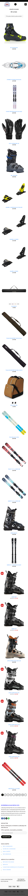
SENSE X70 (14, 628)
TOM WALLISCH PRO (14, 437)
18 (22, 794)
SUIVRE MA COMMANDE (9, 848)
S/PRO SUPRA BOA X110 (14, 724)
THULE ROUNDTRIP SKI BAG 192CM (14, 370)
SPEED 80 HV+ (14, 533)
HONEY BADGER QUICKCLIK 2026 (14, 111)
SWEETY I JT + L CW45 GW (14, 501)
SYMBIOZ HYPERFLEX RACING (14, 79)
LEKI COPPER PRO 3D (14, 143)
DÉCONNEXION (7, 854)
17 (19, 794)
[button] (15, 4)
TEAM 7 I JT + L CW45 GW (14, 469)
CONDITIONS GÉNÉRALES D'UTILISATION (13, 867)
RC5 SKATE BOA (14, 47)
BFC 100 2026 (14, 175)
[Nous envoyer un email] (6, 818)
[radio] (10, 304)
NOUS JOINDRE (7, 869)
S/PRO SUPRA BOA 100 (14, 756)
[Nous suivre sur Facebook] (2, 818)
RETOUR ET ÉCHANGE (8, 862)
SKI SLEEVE (14, 306)
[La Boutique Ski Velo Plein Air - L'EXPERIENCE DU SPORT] (7, 4)
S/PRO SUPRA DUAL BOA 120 (14, 660)
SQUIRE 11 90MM (14, 271)
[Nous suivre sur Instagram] (4, 818)
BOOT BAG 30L (14, 405)
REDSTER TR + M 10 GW (14, 788)
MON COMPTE (6, 851)
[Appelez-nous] (9, 818)
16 (16, 794)
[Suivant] (25, 795)
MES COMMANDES (7, 846)
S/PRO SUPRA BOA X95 (14, 692)
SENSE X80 (14, 597)
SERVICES (5, 864)
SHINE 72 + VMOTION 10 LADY (14, 565)
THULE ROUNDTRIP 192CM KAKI (14, 338)
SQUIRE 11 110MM (14, 239)
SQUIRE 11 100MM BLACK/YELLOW (14, 207)
